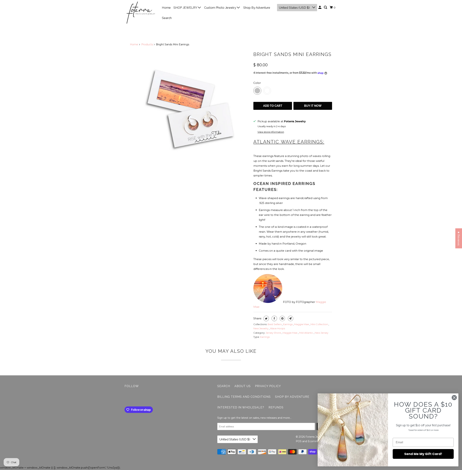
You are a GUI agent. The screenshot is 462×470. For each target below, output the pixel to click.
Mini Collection (319, 324)
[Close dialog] (454, 397)
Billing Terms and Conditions (244, 396)
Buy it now (313, 105)
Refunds (276, 407)
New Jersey (321, 332)
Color (257, 83)
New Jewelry (261, 328)
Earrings (288, 324)
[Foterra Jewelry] (141, 12)
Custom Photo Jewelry (220, 7)
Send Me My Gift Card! (423, 454)
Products (147, 44)
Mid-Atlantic (306, 332)
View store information (271, 132)
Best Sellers (275, 324)
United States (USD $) (294, 7)
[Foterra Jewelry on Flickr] (125, 397)
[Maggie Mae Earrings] (190, 109)
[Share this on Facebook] (274, 318)
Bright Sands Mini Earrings (292, 54)
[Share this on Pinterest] (282, 318)
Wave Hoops (277, 328)
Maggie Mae (302, 324)
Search (167, 18)
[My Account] (320, 7)
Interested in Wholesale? (240, 407)
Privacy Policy (268, 386)
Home (166, 7)
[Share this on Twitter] (266, 318)
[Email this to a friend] (290, 318)
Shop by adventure (292, 396)
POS (299, 441)
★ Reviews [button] (458, 238)
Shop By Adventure (256, 7)
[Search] (325, 7)
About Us (242, 386)
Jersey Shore (274, 332)
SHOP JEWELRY (185, 7)
